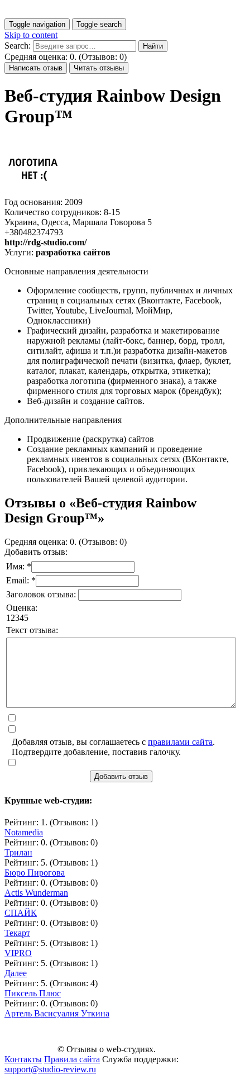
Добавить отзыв (121, 776)
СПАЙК (20, 913)
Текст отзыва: (32, 630)
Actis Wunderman (36, 892)
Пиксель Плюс (32, 993)
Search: (17, 45)
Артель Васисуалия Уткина (56, 1013)
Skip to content (30, 35)
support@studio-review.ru (50, 1069)
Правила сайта (72, 1059)
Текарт (17, 933)
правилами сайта (180, 742)
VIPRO (18, 953)
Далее (15, 973)
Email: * (21, 580)
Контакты (23, 1059)
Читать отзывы (99, 68)
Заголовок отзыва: (42, 594)
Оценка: (21, 607)
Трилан (18, 852)
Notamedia (23, 832)
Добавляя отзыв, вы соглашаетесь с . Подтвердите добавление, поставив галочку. (113, 747)
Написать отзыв (36, 68)
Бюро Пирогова (34, 872)
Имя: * (18, 566)
